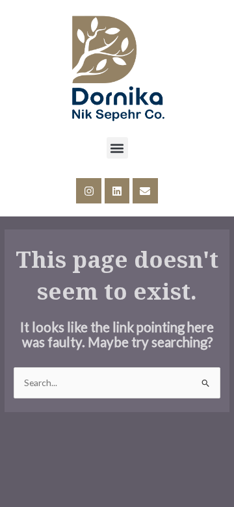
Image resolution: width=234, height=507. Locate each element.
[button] (117, 148)
